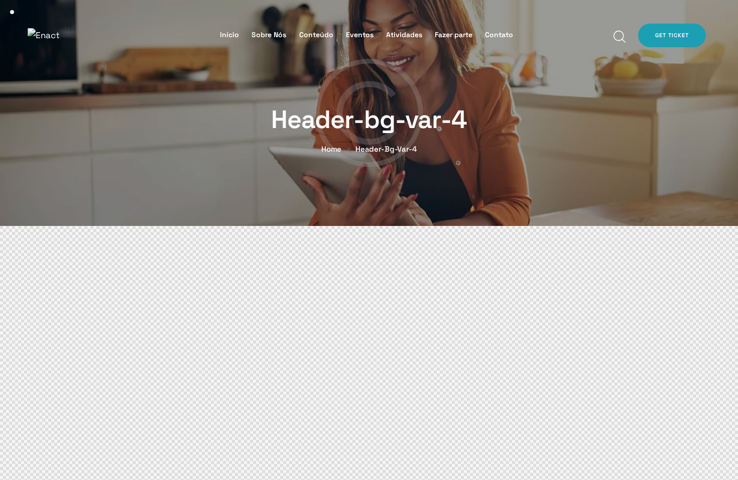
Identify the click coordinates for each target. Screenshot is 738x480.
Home (331, 149)
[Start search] (618, 37)
